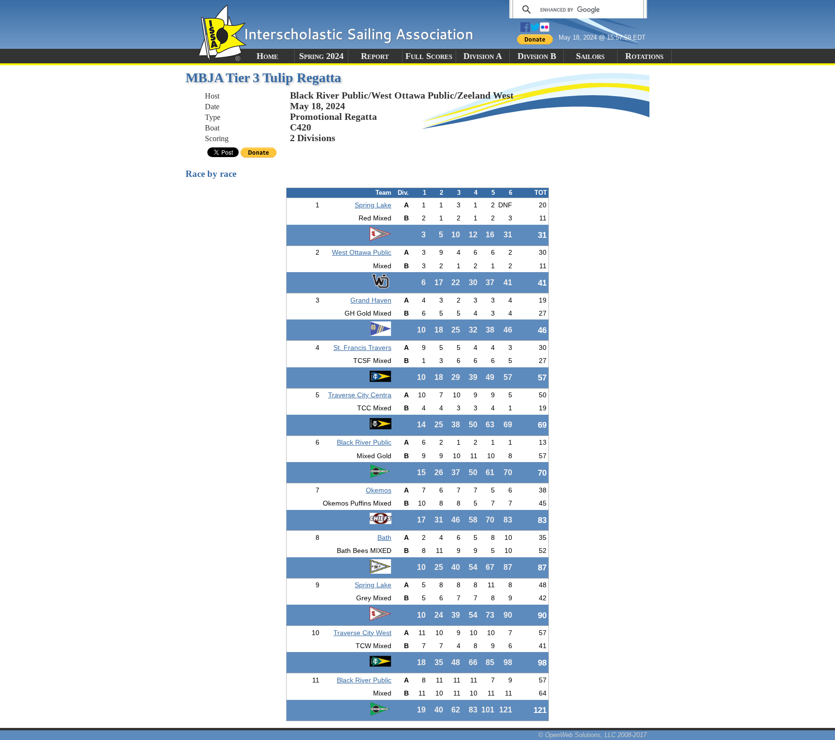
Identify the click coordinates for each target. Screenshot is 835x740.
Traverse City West (362, 633)
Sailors (590, 56)
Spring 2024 (321, 56)
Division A (482, 56)
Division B (537, 56)
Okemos (378, 490)
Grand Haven (370, 300)
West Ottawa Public (361, 252)
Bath (384, 537)
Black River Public (364, 442)
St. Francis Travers (362, 347)
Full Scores (428, 56)
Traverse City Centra (359, 395)
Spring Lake (373, 205)
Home (267, 56)
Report (375, 56)
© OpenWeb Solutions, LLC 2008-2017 (592, 735)
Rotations (644, 56)
